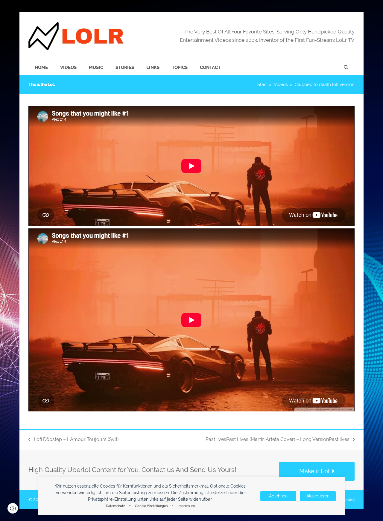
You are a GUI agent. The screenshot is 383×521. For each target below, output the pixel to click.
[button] (346, 67)
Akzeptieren (317, 496)
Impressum (186, 506)
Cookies (346, 499)
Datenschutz (115, 506)
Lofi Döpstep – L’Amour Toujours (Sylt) (73, 440)
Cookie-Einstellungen (151, 506)
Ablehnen (278, 496)
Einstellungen (12, 508)
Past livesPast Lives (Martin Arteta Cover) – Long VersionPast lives (277, 440)
